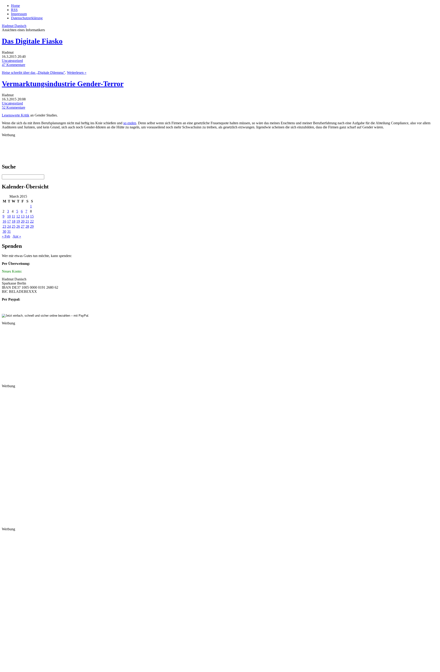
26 (18, 226)
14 (27, 216)
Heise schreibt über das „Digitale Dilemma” (33, 73)
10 (9, 216)
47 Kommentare (13, 65)
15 (32, 216)
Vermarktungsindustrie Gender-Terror (63, 84)
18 (13, 221)
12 (18, 216)
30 (4, 231)
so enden (129, 123)
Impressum (19, 14)
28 (27, 226)
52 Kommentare (13, 107)
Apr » (17, 236)
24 (9, 226)
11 (13, 216)
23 (4, 226)
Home (15, 6)
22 (32, 221)
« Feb (6, 236)
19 (18, 221)
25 (13, 226)
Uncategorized (12, 61)
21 (27, 221)
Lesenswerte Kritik (15, 115)
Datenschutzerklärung (27, 18)
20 (23, 221)
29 (32, 226)
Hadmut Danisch (14, 26)
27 (23, 226)
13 (23, 216)
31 (9, 231)
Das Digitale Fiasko (32, 41)
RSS (14, 10)
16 (4, 221)
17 (9, 221)
